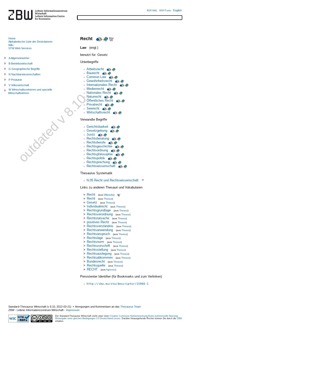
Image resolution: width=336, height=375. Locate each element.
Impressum (72, 310)
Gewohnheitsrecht (99, 81)
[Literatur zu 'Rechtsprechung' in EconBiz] (114, 162)
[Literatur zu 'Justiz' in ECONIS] (105, 134)
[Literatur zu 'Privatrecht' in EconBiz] (106, 104)
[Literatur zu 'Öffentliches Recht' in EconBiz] (118, 100)
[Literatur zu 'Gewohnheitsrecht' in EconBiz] (117, 81)
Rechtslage (95, 238)
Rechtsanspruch (98, 234)
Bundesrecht (96, 261)
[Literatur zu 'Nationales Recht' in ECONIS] (120, 92)
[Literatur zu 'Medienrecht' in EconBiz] (108, 89)
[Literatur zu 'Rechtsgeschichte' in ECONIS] (122, 146)
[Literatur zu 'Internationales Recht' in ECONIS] (126, 85)
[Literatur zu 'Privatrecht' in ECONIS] (112, 104)
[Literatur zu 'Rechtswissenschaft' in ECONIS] (125, 166)
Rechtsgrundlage (99, 210)
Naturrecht (94, 96)
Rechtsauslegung (99, 253)
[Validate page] (19, 321)
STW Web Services (20, 48)
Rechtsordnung (97, 150)
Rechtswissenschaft (101, 166)
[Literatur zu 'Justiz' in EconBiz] (100, 134)
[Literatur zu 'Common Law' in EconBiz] (110, 77)
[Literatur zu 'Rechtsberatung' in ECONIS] (119, 138)
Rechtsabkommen (100, 257)
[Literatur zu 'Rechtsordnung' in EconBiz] (112, 150)
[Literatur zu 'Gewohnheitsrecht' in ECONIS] (122, 81)
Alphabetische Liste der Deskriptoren (30, 41)
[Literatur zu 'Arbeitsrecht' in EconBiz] (108, 69)
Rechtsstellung (97, 249)
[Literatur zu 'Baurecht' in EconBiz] (104, 73)
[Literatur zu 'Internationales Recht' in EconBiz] (121, 85)
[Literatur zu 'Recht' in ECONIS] (106, 38)
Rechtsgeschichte (99, 146)
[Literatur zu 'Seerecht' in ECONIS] (109, 108)
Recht (91, 194)
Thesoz (108, 198)
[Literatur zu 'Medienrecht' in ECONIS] (114, 89)
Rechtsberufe (96, 142)
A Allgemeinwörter (19, 58)
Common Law (96, 77)
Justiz (91, 134)
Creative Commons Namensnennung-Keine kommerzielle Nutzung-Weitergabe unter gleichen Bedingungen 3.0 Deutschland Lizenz (116, 317)
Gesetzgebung (97, 130)
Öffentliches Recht (100, 100)
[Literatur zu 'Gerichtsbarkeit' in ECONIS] (118, 126)
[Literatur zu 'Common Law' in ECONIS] (116, 77)
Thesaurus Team (130, 306)
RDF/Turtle (165, 10)
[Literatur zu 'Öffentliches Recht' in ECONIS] (123, 100)
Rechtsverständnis (100, 226)
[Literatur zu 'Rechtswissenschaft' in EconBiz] (120, 166)
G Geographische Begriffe (24, 68)
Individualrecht (97, 206)
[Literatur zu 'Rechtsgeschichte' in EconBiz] (117, 146)
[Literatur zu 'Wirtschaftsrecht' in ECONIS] (120, 112)
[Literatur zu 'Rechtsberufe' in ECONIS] (115, 142)
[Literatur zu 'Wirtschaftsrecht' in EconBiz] (114, 112)
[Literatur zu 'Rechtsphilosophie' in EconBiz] (117, 154)
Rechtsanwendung (100, 230)
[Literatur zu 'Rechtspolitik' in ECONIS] (115, 158)
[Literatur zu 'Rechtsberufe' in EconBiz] (110, 142)
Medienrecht (95, 89)
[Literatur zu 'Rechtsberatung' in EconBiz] (113, 138)
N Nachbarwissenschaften (24, 74)
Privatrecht (94, 104)
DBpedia (109, 194)
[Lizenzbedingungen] (41, 321)
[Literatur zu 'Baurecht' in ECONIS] (109, 73)
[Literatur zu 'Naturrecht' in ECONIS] (111, 96)
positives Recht (98, 222)
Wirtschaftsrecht (98, 112)
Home (11, 38)
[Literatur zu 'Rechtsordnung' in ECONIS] (118, 150)
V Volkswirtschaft (19, 85)
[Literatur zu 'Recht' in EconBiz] (98, 38)
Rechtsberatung (98, 138)
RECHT (92, 269)
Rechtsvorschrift (98, 246)
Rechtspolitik (96, 158)
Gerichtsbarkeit (97, 126)
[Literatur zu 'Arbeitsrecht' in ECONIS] (113, 69)
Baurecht (93, 73)
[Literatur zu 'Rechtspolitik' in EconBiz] (109, 158)
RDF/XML (152, 10)
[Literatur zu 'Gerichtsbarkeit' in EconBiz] (113, 126)
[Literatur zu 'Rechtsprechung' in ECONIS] (119, 162)
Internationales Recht (102, 85)
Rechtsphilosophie (100, 154)
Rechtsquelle (96, 265)
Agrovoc (110, 269)
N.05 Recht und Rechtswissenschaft (112, 180)
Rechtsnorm (95, 242)
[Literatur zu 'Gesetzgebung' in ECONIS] (117, 130)
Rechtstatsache (98, 218)
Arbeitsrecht (95, 69)
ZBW (179, 318)
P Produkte (15, 79)
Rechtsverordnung (100, 214)
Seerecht (93, 108)
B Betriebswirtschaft (20, 63)
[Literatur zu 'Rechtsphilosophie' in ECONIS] (122, 154)
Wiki (10, 45)
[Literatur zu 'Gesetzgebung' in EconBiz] (112, 130)
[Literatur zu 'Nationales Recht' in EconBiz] (115, 92)
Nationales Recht (99, 92)
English (177, 10)
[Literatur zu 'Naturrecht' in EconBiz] (106, 96)
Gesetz (92, 202)
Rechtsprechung (98, 162)
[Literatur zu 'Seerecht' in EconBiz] (104, 108)
